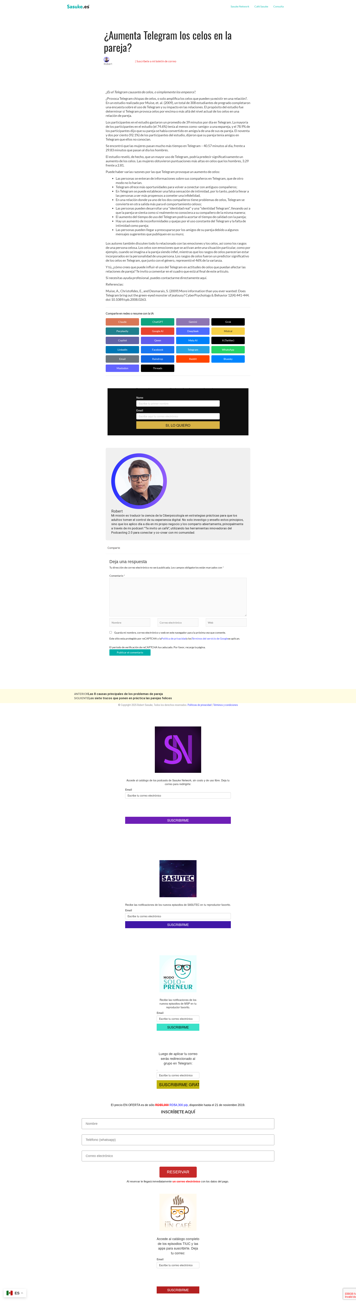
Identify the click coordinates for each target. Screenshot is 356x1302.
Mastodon (122, 368)
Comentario (117, 575)
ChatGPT (157, 321)
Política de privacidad (173, 638)
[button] (285, 6)
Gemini (193, 321)
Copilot (122, 340)
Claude (122, 321)
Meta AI (192, 340)
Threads (157, 368)
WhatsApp (228, 349)
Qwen (157, 340)
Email (122, 358)
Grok (228, 321)
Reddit (193, 358)
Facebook (157, 349)
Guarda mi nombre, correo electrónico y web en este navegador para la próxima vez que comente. (170, 632)
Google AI (157, 331)
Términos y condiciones (225, 704)
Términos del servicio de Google (210, 638)
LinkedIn (122, 349)
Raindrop (157, 358)
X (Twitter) (228, 340)
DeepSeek (193, 331)
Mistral (228, 331)
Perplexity (122, 331)
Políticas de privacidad (199, 704)
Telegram (193, 349)
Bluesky (228, 358)
